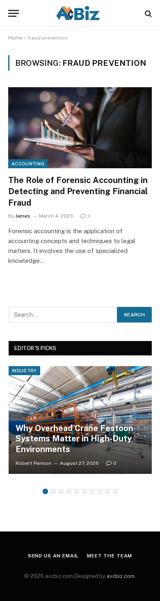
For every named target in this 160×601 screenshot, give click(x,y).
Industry (24, 370)
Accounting (27, 163)
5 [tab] (76, 491)
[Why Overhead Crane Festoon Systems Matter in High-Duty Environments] (80, 420)
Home (15, 38)
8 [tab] (100, 491)
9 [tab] (108, 491)
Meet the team (109, 556)
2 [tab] (53, 491)
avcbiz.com (121, 576)
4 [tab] (69, 491)
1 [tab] (45, 491)
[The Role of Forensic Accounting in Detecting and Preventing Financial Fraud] (80, 127)
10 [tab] (115, 491)
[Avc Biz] (80, 13)
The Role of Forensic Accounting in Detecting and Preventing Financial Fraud (78, 191)
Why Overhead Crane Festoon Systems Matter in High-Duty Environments (74, 438)
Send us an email (53, 556)
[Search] (147, 13)
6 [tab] (84, 491)
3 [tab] (61, 491)
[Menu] (13, 13)
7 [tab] (92, 491)
